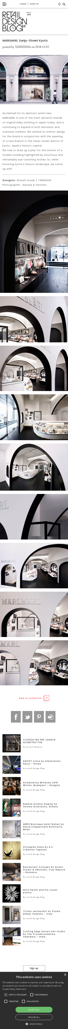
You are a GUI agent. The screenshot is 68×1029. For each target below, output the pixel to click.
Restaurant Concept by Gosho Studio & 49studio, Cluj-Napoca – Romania (44, 870)
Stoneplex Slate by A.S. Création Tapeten (38, 848)
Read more (21, 989)
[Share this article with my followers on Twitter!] (27, 717)
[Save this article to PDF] (50, 717)
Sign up (34, 3)
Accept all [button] (34, 1009)
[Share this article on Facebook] (16, 717)
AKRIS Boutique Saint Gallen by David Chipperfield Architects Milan (43, 827)
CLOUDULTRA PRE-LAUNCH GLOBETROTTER (39, 741)
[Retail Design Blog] (34, 21)
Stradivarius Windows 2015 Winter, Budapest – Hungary (41, 784)
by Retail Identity (33, 747)
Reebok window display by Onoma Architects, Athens (40, 805)
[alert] (34, 1000)
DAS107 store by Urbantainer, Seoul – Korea (42, 762)
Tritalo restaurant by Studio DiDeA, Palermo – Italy (42, 912)
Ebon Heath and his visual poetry (40, 891)
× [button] (65, 975)
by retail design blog (34, 768)
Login (23, 3)
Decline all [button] (34, 1017)
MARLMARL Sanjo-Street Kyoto (25, 40)
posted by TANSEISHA (16, 47)
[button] (5, 994)
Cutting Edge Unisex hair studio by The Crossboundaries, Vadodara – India (44, 934)
